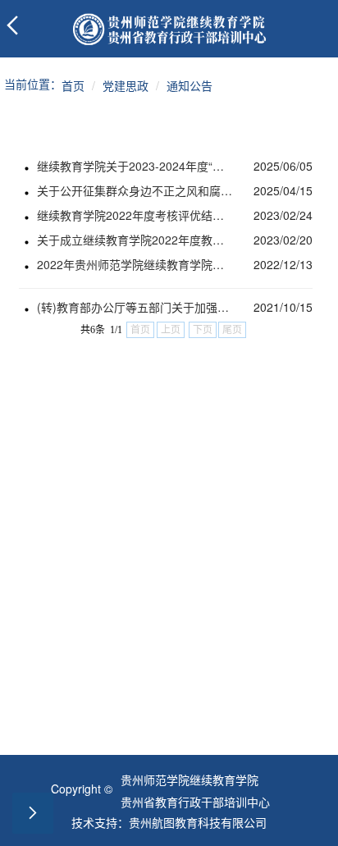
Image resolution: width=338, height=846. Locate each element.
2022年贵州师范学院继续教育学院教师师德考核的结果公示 (135, 264)
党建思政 (125, 85)
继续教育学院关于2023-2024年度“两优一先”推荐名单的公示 (135, 166)
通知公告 (189, 85)
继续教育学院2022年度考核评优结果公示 (135, 215)
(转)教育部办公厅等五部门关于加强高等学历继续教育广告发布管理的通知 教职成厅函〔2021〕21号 (135, 307)
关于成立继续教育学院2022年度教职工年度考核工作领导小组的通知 (135, 239)
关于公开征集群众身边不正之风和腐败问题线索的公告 (135, 190)
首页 (73, 85)
